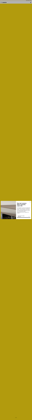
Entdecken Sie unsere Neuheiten (21, 216)
